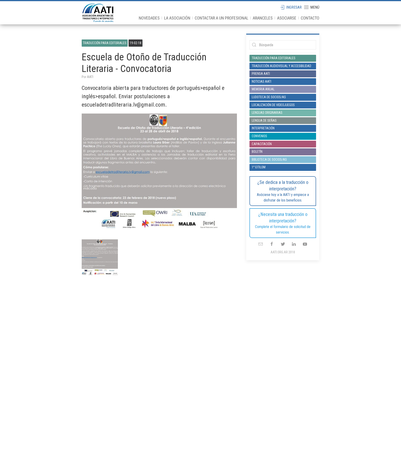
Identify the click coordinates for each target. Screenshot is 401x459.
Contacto (310, 18)
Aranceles (263, 18)
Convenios (259, 136)
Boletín (257, 151)
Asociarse (286, 18)
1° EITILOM (258, 167)
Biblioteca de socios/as (269, 159)
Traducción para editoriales (104, 43)
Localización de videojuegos (273, 105)
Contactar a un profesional (221, 18)
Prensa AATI (261, 73)
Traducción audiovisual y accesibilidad (281, 66)
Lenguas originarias (267, 112)
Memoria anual (263, 89)
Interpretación (263, 128)
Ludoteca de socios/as (269, 97)
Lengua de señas (264, 120)
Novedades (149, 18)
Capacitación (262, 144)
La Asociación (177, 18)
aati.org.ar (98, 12)
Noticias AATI (261, 81)
